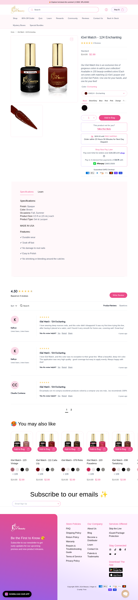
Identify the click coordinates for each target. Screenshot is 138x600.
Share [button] (70, 333)
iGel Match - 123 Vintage (18, 462)
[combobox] (63, 9)
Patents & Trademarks (93, 555)
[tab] (110, 306)
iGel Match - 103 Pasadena (94, 462)
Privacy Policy (73, 561)
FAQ (68, 528)
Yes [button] (59, 333)
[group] (25, 291)
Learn (90, 545)
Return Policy (72, 537)
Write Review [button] (118, 295)
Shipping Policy (73, 533)
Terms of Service (74, 556)
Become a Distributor (92, 539)
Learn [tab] (40, 192)
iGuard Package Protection (117, 534)
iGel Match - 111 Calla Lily (46, 462)
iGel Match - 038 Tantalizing (120, 462)
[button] (119, 9)
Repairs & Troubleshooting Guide (74, 549)
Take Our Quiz (104, 129)
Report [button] (64, 333)
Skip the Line (115, 528)
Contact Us (92, 549)
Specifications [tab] (27, 192)
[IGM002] (84, 108)
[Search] (32, 9)
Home (12, 32)
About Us (91, 528)
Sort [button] (13, 305)
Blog (89, 533)
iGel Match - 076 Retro (72, 460)
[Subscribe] (58, 503)
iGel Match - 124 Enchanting (26, 32)
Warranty (70, 541)
